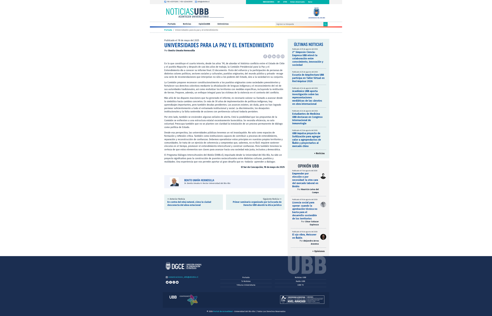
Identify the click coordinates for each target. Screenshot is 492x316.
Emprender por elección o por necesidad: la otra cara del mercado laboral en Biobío (305, 180)
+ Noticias (319, 153)
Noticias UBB (300, 277)
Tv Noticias (246, 281)
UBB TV (300, 285)
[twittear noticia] (270, 56)
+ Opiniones (318, 251)
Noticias (187, 24)
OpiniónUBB (204, 24)
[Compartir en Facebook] (265, 56)
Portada (172, 24)
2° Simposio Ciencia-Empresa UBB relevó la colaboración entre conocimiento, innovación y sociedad (307, 58)
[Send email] (278, 56)
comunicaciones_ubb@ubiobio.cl (183, 277)
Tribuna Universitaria (246, 285)
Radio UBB (300, 281)
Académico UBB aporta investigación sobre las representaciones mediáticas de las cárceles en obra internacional (307, 97)
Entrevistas (223, 24)
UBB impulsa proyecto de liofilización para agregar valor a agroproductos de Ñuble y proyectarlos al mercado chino (306, 140)
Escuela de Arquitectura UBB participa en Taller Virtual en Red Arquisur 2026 (308, 78)
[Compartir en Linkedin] (274, 56)
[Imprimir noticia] (283, 56)
